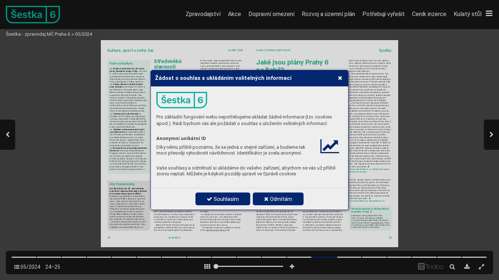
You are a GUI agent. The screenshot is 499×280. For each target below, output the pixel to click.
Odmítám (280, 199)
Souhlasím (225, 199)
